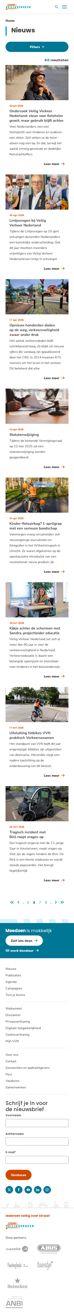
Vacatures (13, 1081)
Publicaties (13, 975)
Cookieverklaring (17, 1034)
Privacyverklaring (18, 1021)
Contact (11, 1061)
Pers (9, 1074)
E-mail (10, 1152)
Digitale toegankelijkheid (23, 1028)
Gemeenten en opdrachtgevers (28, 1068)
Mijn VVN (12, 1041)
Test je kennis (15, 995)
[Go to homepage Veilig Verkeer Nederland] (18, 7)
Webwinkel (14, 1008)
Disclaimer (13, 1015)
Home (10, 21)
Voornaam (13, 1115)
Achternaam (15, 1134)
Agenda (11, 982)
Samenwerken (16, 1087)
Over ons (12, 1055)
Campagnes (14, 988)
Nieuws (11, 969)
